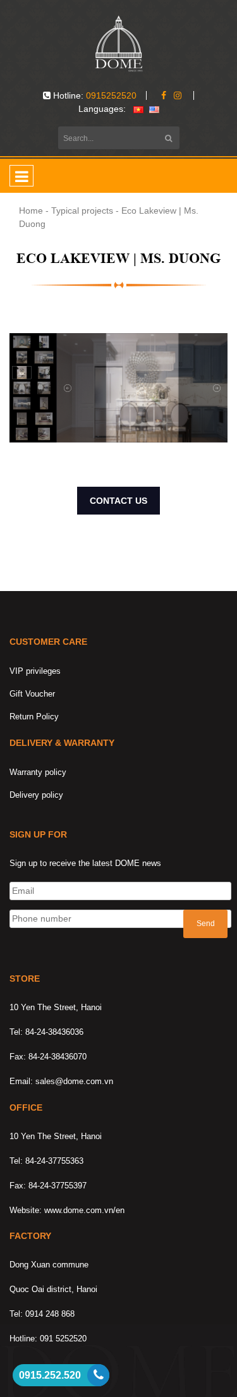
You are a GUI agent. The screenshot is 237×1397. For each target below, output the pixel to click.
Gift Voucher (32, 693)
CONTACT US (118, 501)
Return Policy (34, 716)
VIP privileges (35, 671)
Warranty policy (37, 772)
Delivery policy (36, 795)
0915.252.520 (50, 1375)
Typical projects (82, 210)
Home (31, 210)
